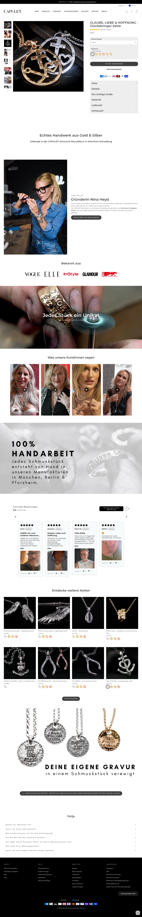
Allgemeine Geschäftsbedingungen (117, 880)
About (104, 11)
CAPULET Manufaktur (10, 868)
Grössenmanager (77, 887)
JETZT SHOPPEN (71, 699)
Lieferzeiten (41, 877)
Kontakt (74, 868)
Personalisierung (43, 868)
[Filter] (126, 508)
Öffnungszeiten (77, 871)
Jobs (107, 871)
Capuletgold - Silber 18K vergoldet (99, 54)
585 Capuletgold (107, 54)
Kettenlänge (96, 39)
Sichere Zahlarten (77, 883)
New (37, 11)
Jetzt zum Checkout (114, 69)
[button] (94, 29)
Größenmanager (43, 871)
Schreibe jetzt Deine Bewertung (111, 508)
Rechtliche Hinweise (112, 877)
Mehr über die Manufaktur (86, 217)
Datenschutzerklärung (113, 874)
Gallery (85, 11)
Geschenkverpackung (45, 874)
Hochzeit (57, 11)
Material (96, 50)
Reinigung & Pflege (44, 880)
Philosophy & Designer (11, 871)
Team (5, 877)
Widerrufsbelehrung (112, 883)
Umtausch (75, 880)
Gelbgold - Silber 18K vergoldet (96, 54)
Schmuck (46, 11)
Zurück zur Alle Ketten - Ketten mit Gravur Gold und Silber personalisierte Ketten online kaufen (72, 793)
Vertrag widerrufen (128, 893)
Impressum (109, 868)
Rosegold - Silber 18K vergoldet (103, 54)
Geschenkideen (71, 11)
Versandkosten (76, 877)
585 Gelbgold (110, 54)
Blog (5, 874)
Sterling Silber (92, 54)
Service (95, 11)
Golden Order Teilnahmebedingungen (118, 887)
